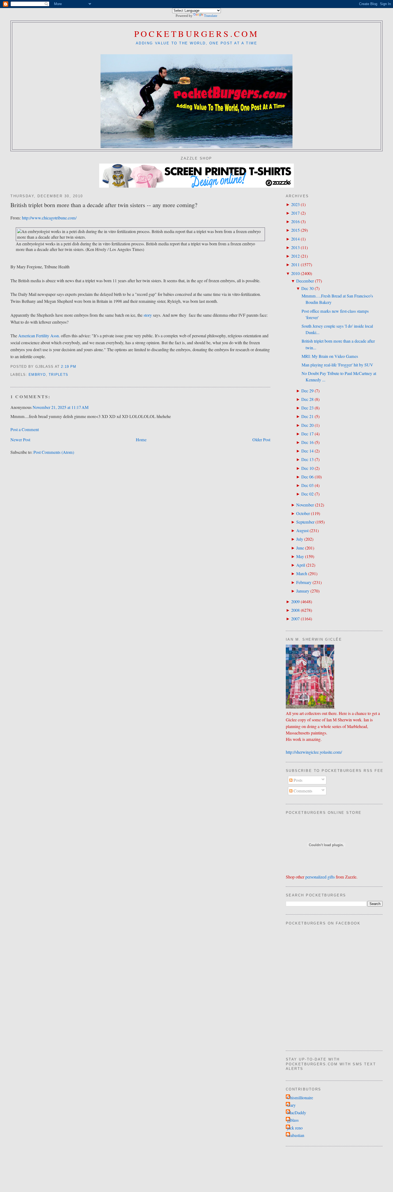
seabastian (295, 1135)
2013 (295, 247)
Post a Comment (24, 429)
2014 (295, 239)
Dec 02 (307, 494)
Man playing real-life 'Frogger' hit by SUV (337, 365)
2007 (295, 619)
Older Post (261, 440)
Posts (297, 780)
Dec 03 (307, 485)
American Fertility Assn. (39, 336)
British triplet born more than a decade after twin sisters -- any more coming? (103, 205)
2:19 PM (68, 367)
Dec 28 (307, 399)
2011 (295, 265)
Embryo (37, 375)
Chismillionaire (300, 1098)
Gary (291, 1105)
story (148, 315)
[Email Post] (78, 367)
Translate (210, 16)
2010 (295, 273)
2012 (295, 256)
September (305, 522)
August (302, 530)
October (303, 513)
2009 (295, 602)
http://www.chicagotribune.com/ (49, 218)
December (305, 281)
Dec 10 (307, 468)
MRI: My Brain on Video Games (330, 356)
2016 (295, 222)
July (299, 539)
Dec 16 (307, 442)
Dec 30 (307, 288)
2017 (295, 213)
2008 (295, 610)
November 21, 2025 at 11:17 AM (60, 407)
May (300, 556)
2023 (295, 204)
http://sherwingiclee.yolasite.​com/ (314, 752)
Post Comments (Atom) (53, 452)
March (301, 573)
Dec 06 (307, 477)
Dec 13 (307, 459)
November (305, 505)
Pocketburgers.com (196, 33)
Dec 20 (307, 425)
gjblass (293, 1120)
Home (141, 440)
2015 (295, 230)
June (300, 548)
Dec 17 (307, 434)
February (303, 582)
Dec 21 (307, 416)
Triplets (58, 375)
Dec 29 (307, 391)
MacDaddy (296, 1113)
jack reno (295, 1128)
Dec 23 (307, 408)
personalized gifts (320, 877)
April (300, 565)
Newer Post (20, 440)
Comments (302, 791)
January (302, 591)
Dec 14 (307, 451)
